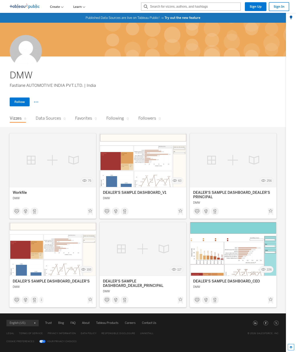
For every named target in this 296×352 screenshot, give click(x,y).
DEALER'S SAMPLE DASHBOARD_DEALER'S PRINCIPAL (231, 194)
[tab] (291, 17)
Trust (48, 323)
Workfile (20, 192)
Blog (61, 323)
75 (89, 181)
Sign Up (256, 6)
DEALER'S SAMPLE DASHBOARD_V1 (134, 192)
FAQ (73, 323)
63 (179, 181)
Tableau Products (107, 323)
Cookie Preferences (20, 341)
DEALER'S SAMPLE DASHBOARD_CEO (226, 281)
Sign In (279, 6)
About (86, 323)
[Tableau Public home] (24, 6)
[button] (255, 323)
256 (269, 181)
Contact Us (149, 323)
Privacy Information (62, 333)
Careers (130, 323)
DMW (16, 198)
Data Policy (89, 333)
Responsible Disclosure (118, 333)
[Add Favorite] (90, 211)
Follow (19, 102)
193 (89, 269)
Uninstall (147, 333)
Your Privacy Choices (62, 341)
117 (179, 269)
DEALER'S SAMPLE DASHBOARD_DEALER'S (51, 281)
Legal (10, 333)
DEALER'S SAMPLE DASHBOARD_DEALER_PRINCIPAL (133, 283)
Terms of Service (31, 333)
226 (269, 269)
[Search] (145, 6)
